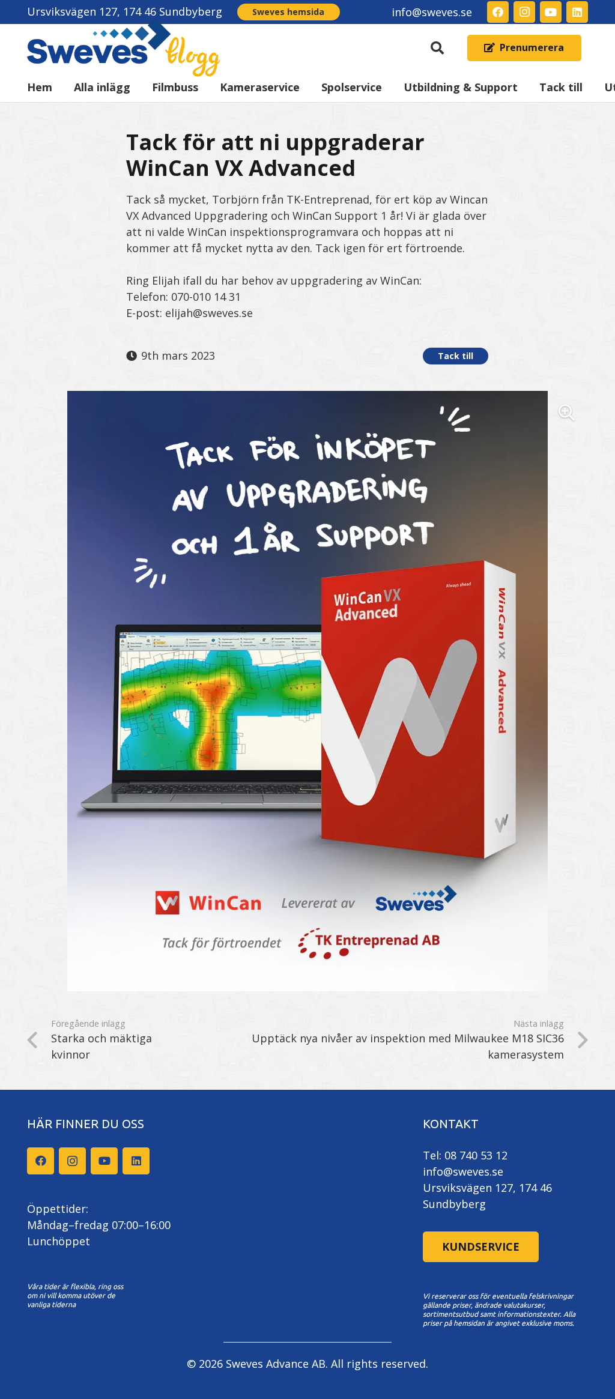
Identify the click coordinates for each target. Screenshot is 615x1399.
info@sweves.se (463, 1171)
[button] (437, 48)
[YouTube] (551, 12)
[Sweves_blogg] (124, 48)
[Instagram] (524, 12)
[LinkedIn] (577, 12)
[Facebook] (498, 12)
